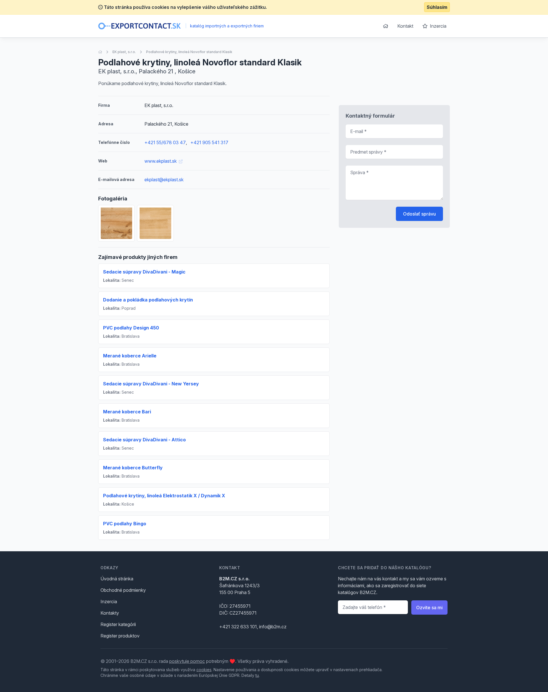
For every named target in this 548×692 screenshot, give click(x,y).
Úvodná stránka (116, 579)
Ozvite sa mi (429, 607)
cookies (203, 669)
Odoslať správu (419, 214)
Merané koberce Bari (127, 412)
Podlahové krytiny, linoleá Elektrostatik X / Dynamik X (164, 495)
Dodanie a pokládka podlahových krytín (148, 300)
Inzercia (437, 26)
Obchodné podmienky (123, 590)
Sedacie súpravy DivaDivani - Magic (144, 272)
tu (257, 675)
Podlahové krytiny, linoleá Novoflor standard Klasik (189, 52)
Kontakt (405, 26)
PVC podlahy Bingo (124, 523)
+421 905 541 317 (209, 142)
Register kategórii (118, 624)
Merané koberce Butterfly (133, 467)
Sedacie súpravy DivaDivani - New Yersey (151, 384)
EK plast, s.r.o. (124, 52)
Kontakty (109, 613)
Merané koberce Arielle (129, 356)
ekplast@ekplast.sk (164, 179)
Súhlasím (437, 7)
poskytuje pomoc (187, 661)
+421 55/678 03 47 (165, 142)
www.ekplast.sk (161, 161)
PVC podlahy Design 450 (131, 328)
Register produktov (120, 636)
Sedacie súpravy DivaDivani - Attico (144, 439)
